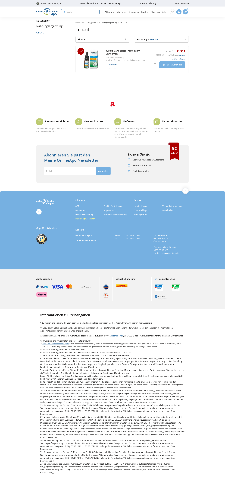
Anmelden (103, 171)
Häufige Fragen (141, 206)
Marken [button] (145, 11)
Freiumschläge (140, 210)
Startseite (79, 22)
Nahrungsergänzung (49, 26)
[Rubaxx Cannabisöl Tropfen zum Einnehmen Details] (132, 59)
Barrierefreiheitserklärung (115, 214)
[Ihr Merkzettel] (172, 11)
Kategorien (43, 20)
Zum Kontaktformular (85, 240)
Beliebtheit (148, 39)
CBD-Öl (40, 32)
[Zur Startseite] (47, 12)
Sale (164, 11)
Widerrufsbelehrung (84, 214)
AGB (77, 206)
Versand (182, 55)
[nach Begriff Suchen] (63, 11)
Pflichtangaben (111, 64)
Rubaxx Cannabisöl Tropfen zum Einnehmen (122, 52)
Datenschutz (80, 210)
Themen (155, 11)
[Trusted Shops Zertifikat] (41, 239)
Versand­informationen (172, 206)
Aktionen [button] (109, 11)
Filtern (81, 39)
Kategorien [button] (121, 11)
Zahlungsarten (140, 214)
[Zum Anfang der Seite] (185, 191)
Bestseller (134, 11)
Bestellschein (168, 210)
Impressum (109, 210)
